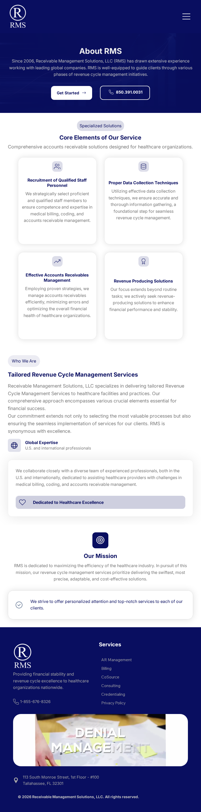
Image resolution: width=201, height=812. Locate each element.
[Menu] (186, 16)
